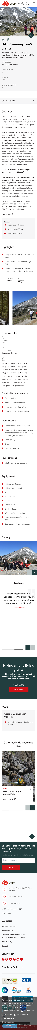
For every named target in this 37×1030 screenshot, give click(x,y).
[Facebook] (3, 959)
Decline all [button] (27, 1026)
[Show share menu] (31, 35)
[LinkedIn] (18, 959)
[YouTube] (10, 959)
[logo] (9, 981)
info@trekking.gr (15, 903)
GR (19, 4)
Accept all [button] (10, 1026)
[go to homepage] (8, 881)
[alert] (18, 1013)
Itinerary (7, 222)
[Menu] (34, 3)
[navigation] (18, 101)
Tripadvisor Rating (10, 967)
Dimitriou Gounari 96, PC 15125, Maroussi (20, 889)
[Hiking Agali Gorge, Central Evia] (18, 776)
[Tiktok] (21, 959)
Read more (26, 1007)
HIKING (5, 789)
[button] (34, 572)
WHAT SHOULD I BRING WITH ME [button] (15, 715)
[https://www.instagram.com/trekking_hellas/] (14, 959)
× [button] (34, 999)
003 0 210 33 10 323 (16, 896)
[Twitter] (6, 959)
